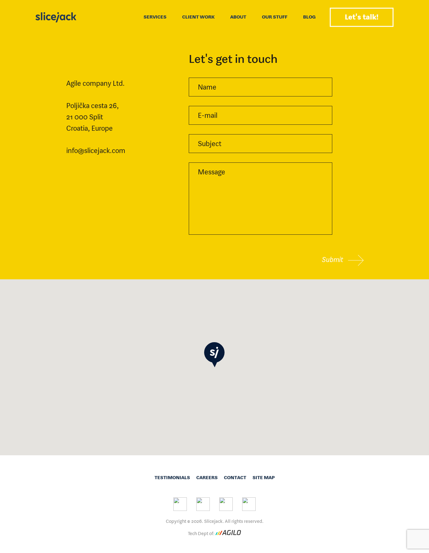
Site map (264, 477)
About (238, 17)
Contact (235, 477)
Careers (207, 477)
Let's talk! (361, 16)
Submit (333, 259)
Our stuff (274, 17)
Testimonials (172, 477)
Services (155, 17)
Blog (309, 17)
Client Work (198, 17)
